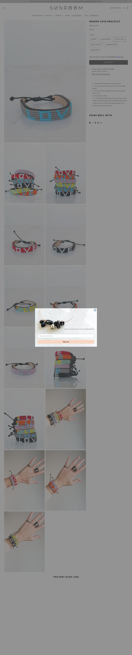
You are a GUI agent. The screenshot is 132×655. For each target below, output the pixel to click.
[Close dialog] (95, 310)
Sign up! (66, 342)
